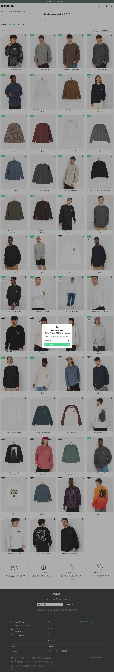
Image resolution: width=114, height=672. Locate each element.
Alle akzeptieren (49, 344)
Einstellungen (48, 340)
